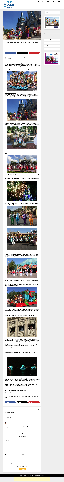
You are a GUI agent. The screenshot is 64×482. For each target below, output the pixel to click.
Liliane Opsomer (10, 422)
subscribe (36, 465)
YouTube (47, 48)
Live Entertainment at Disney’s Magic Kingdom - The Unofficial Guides (20, 433)
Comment (7, 440)
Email (23, 454)
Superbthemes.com (41, 475)
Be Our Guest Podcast (49, 39)
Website (6, 458)
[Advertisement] (32, 479)
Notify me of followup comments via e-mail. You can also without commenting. (23, 466)
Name (6, 454)
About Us (58, 1)
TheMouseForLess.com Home (50, 1)
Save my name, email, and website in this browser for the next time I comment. (22, 463)
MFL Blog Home (40, 1)
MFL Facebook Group (49, 42)
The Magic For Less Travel (50, 45)
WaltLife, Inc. (9, 412)
